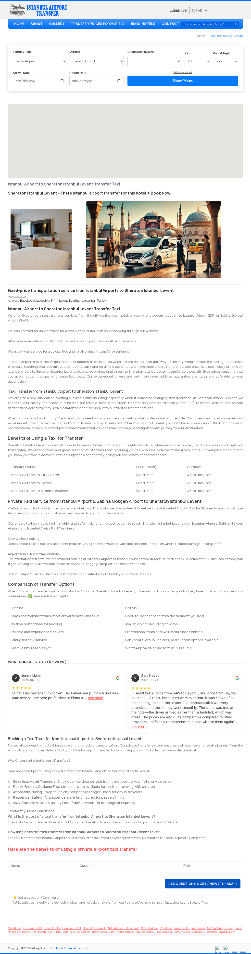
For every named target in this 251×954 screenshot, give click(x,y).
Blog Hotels (143, 23)
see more (95, 698)
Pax (187, 53)
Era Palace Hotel (32, 928)
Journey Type (22, 52)
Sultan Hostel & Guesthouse (123, 928)
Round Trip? (221, 53)
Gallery (56, 23)
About (37, 23)
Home (19, 23)
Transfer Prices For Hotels (98, 23)
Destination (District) (141, 52)
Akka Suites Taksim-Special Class (95, 931)
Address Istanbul (145, 931)
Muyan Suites (181, 928)
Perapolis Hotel (149, 928)
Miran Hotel (14, 928)
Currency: (178, 10)
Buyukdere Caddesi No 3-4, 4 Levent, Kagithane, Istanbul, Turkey (63, 301)
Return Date (77, 73)
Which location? (183, 72)
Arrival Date (21, 73)
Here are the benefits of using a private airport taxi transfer (72, 849)
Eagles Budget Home (168, 931)
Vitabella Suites (125, 931)
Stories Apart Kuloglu (94, 928)
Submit (236, 24)
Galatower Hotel (72, 928)
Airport (75, 52)
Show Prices (183, 80)
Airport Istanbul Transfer (72, 948)
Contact (170, 23)
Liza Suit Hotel (227, 931)
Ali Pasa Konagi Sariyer (220, 928)
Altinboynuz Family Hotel (47, 931)
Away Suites (198, 928)
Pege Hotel (166, 928)
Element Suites (52, 928)
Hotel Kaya (69, 931)
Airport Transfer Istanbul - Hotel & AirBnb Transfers (38, 10)
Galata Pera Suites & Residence (199, 931)
